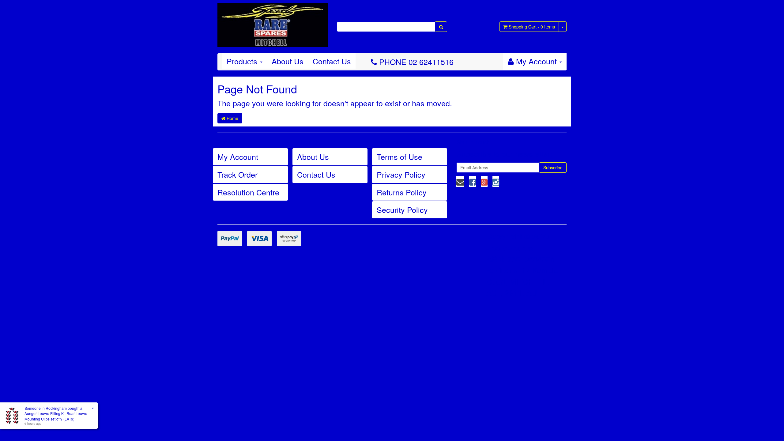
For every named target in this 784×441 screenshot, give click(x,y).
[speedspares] (272, 22)
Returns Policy (402, 192)
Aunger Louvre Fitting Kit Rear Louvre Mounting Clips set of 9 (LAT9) (55, 416)
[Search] (441, 26)
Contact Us (332, 60)
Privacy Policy (401, 174)
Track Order (237, 174)
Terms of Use (399, 156)
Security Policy (402, 209)
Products (243, 60)
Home (231, 118)
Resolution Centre (248, 192)
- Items (532, 27)
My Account (237, 156)
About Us (287, 60)
